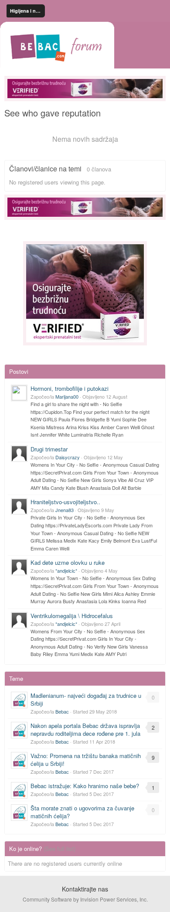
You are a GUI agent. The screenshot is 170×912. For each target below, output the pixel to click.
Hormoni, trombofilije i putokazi (70, 388)
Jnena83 (64, 509)
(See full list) (59, 848)
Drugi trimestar (49, 449)
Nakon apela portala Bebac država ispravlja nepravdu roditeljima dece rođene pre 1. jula (85, 729)
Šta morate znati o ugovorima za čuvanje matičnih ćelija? (82, 812)
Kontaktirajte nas (85, 889)
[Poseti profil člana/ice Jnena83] (19, 506)
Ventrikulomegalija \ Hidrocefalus (72, 615)
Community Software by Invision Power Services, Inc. (85, 899)
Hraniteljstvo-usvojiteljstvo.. (65, 502)
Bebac (62, 711)
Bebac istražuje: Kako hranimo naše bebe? (85, 786)
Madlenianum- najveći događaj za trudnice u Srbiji (86, 699)
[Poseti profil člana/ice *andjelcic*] (19, 567)
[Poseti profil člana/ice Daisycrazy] (19, 453)
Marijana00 (66, 396)
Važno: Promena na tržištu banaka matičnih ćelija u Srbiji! (86, 759)
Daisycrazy (67, 457)
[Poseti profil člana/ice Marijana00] (19, 393)
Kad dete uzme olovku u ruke (68, 562)
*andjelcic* (66, 570)
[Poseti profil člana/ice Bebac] (19, 700)
